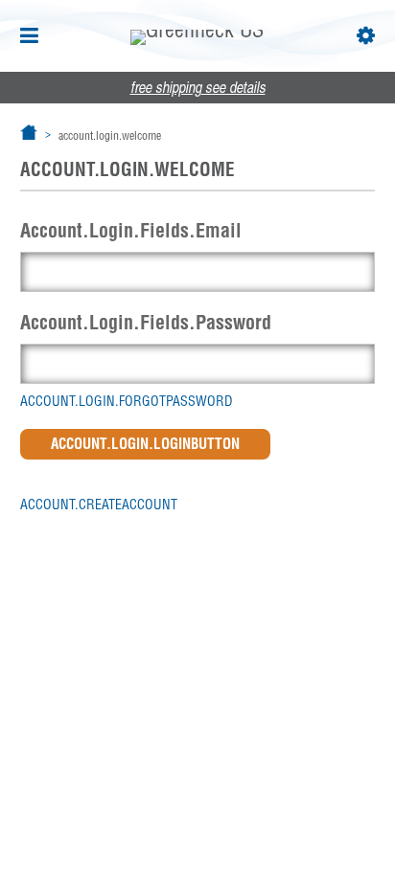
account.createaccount (98, 504)
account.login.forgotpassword (126, 401)
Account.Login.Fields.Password (145, 322)
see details (198, 89)
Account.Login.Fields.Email (131, 230)
